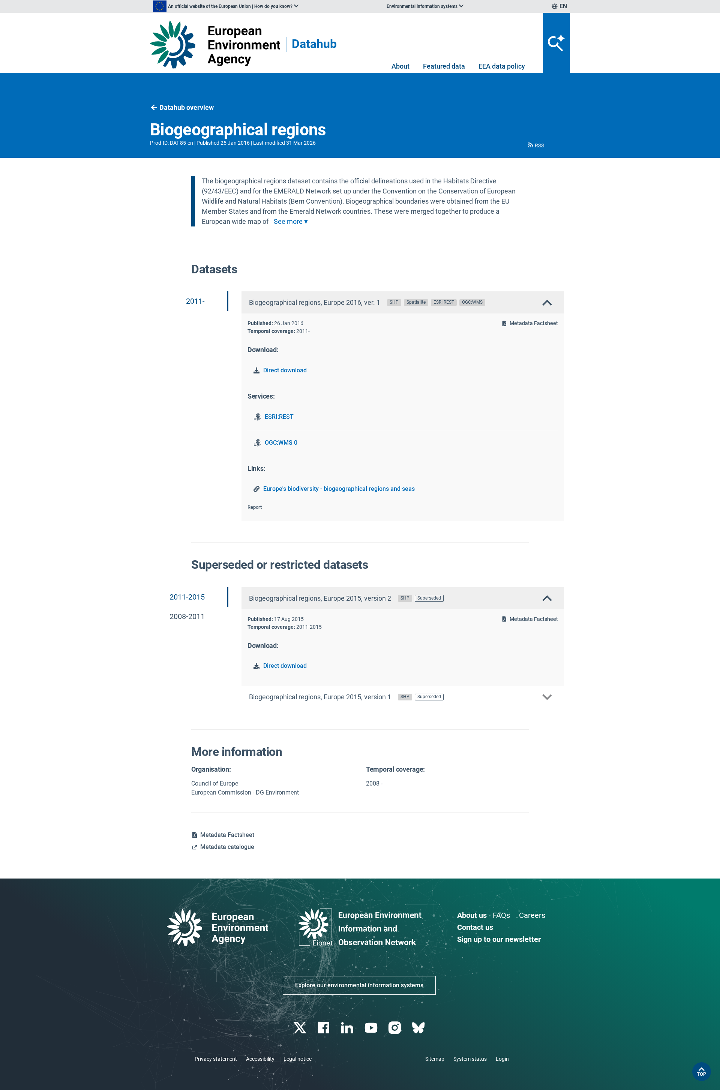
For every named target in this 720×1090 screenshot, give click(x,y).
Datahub (314, 44)
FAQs (501, 915)
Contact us (475, 927)
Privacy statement (216, 1059)
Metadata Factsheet (534, 323)
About (401, 66)
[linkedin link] (348, 1028)
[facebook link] (324, 1028)
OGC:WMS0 (281, 442)
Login (502, 1059)
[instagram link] (395, 1028)
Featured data (444, 66)
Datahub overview (186, 107)
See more (288, 221)
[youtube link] (371, 1028)
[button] (535, 145)
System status (470, 1059)
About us (472, 915)
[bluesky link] (419, 1028)
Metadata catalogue (227, 846)
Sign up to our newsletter (499, 939)
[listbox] (226, 6)
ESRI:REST (279, 416)
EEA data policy (501, 66)
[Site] (215, 44)
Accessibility (260, 1059)
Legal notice (298, 1059)
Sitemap (434, 1059)
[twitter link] (300, 1028)
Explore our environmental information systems (359, 985)
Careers (532, 915)
